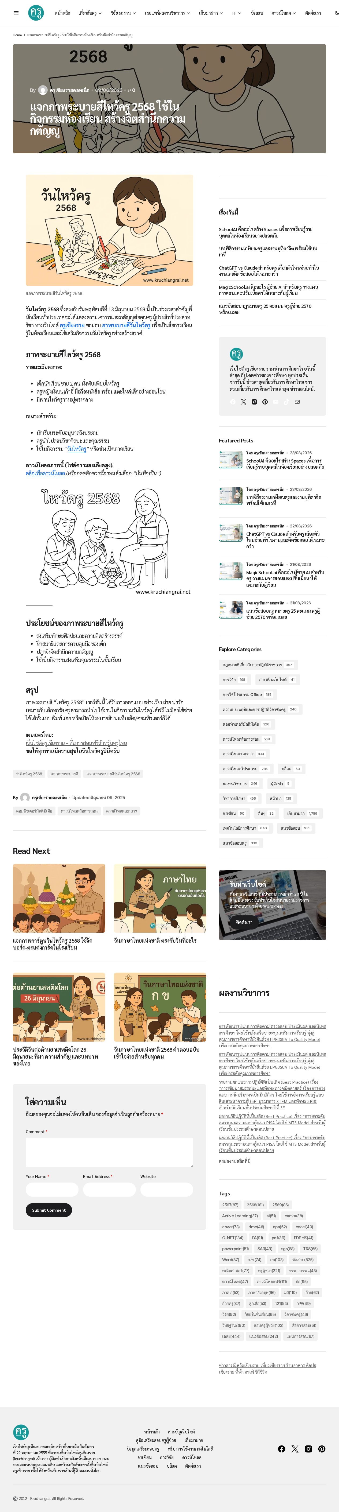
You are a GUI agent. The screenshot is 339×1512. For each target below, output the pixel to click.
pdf (278, 1237)
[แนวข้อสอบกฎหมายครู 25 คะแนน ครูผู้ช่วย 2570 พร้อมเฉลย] (231, 612)
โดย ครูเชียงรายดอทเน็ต (265, 452)
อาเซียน (233, 813)
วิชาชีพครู (296, 1314)
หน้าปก (280, 798)
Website (147, 1176)
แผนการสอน (300, 1336)
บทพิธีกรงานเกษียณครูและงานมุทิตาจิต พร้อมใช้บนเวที (268, 251)
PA (257, 1237)
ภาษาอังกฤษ (261, 1292)
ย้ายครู (231, 1303)
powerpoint (235, 1248)
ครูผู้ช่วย (269, 1270)
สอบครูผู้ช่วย (269, 1325)
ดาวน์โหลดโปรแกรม (245, 768)
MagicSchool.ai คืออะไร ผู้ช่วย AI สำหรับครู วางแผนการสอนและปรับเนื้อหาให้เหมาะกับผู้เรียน (268, 290)
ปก (302, 1281)
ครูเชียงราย (72, 325)
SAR (265, 1248)
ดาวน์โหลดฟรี (272, 1281)
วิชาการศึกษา (239, 798)
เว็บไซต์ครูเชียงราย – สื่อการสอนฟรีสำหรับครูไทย (76, 742)
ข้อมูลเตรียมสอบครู (142, 1449)
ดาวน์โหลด (235, 1281)
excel (304, 1226)
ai (271, 1215)
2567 (230, 1204)
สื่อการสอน (304, 1325)
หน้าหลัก (151, 1432)
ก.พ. (254, 1259)
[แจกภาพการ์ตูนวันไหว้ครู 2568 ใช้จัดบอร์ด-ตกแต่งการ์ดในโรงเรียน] (59, 898)
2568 (255, 1204)
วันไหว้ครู (76, 448)
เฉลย (231, 1336)
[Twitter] (243, 402)
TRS (310, 1248)
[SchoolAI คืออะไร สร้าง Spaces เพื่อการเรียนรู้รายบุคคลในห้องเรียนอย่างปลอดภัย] (231, 462)
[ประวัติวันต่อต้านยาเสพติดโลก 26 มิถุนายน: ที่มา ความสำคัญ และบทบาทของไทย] (59, 1007)
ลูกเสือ (257, 1303)
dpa (280, 1226)
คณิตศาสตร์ (235, 1270)
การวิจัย (234, 679)
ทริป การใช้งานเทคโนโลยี (190, 1449)
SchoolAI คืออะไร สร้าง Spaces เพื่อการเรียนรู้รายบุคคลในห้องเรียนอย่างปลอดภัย (265, 232)
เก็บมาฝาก (302, 813)
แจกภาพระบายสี (64, 773)
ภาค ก (231, 1292)
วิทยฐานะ (233, 1325)
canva (294, 1215)
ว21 (281, 1303)
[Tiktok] (286, 402)
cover (231, 1226)
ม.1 (290, 1292)
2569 (280, 1204)
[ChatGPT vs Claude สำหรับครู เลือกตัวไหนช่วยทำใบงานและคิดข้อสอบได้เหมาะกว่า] (231, 535)
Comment (36, 1131)
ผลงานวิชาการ (240, 783)
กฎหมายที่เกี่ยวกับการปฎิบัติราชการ (257, 664)
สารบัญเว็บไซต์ (181, 1432)
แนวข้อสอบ (295, 828)
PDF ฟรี (304, 1237)
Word (230, 1259)
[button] (16, 13)
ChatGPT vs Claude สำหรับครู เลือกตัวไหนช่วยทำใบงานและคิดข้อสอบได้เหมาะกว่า (269, 271)
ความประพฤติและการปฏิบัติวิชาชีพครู (260, 709)
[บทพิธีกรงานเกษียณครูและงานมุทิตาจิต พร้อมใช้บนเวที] (231, 499)
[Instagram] (254, 402)
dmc (256, 1226)
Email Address (98, 1176)
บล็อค (291, 768)
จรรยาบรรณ (303, 1270)
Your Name (37, 1176)
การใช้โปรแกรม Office (247, 694)
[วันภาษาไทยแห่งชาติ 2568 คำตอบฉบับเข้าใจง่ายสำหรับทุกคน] (160, 1007)
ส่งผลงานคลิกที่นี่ (235, 1161)
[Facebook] (233, 402)
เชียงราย (257, 369)
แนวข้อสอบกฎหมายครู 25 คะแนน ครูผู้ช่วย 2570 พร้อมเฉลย (265, 309)
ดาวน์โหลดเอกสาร (121, 811)
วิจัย (229, 1314)
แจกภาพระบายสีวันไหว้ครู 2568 (113, 773)
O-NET (233, 1237)
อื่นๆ (265, 813)
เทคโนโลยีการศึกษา (245, 828)
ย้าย (312, 1292)
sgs (288, 1248)
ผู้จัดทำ (280, 783)
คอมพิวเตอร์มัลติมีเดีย (34, 811)
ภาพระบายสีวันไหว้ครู (126, 325)
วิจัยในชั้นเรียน (260, 1314)
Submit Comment (49, 1210)
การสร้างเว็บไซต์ (276, 679)
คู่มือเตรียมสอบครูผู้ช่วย (156, 1440)
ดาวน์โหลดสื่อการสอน (79, 811)
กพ (277, 1259)
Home (17, 35)
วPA (304, 1303)
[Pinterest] (265, 402)
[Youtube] (275, 402)
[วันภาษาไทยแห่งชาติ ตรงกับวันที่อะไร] (160, 898)
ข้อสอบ (303, 1259)
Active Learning (240, 1215)
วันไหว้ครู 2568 (29, 773)
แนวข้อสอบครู (240, 843)
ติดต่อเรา (244, 922)
